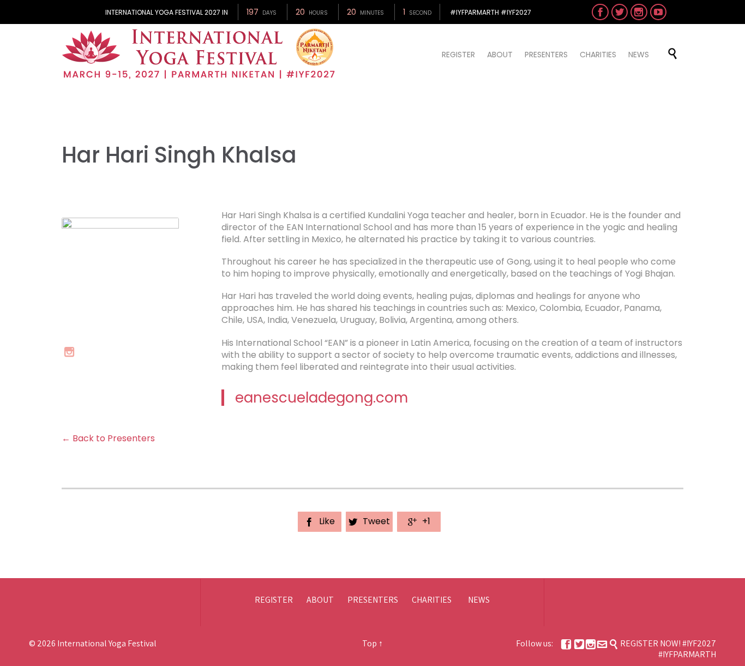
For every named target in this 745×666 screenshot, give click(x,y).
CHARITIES (432, 599)
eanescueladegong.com (321, 397)
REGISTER (274, 599)
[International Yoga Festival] (200, 54)
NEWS (479, 599)
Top (369, 643)
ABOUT (320, 599)
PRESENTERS (372, 599)
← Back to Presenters (108, 438)
